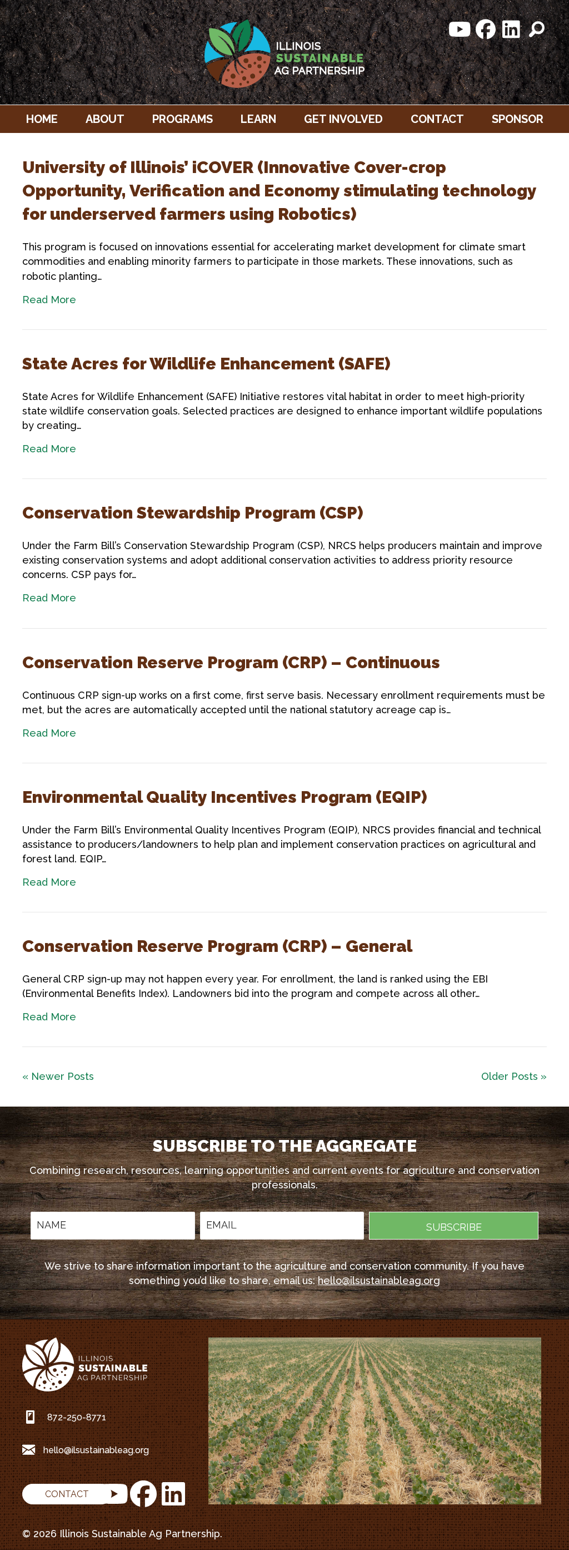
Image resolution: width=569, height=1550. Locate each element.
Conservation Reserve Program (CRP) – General (217, 946)
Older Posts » (514, 1076)
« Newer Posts (58, 1076)
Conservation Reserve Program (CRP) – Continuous (231, 662)
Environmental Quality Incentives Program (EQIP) (224, 797)
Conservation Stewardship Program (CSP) (192, 512)
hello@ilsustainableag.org (379, 1280)
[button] (460, 29)
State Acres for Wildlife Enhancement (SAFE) (206, 363)
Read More (49, 299)
